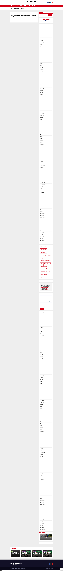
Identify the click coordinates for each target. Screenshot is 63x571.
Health (21, 5)
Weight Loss (41, 238)
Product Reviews (42, 165)
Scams (41, 180)
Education (41, 69)
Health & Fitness (42, 98)
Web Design (41, 234)
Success (41, 205)
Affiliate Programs (42, 25)
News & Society (42, 144)
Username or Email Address (43, 294)
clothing (49, 257)
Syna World (42, 274)
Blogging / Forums (42, 36)
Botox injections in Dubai (48, 255)
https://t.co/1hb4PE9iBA (44, 287)
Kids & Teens (42, 113)
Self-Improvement (42, 184)
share (46, 271)
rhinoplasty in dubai (43, 271)
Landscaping (42, 115)
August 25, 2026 (14, 554)
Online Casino (45, 266)
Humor (41, 107)
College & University (43, 337)
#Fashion (41, 246)
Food (40, 86)
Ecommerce (41, 67)
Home (14, 5)
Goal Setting (41, 92)
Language (41, 117)
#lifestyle (45, 246)
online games (42, 269)
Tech (17, 5)
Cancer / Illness (42, 42)
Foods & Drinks (42, 88)
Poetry (41, 157)
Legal (41, 119)
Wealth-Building (42, 232)
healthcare (44, 263)
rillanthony (42, 538)
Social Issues (42, 192)
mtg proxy (42, 266)
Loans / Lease (42, 410)
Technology (41, 211)
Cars (40, 46)
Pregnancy (41, 161)
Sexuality (41, 186)
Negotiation (41, 138)
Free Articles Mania (31, 1)
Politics (41, 159)
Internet (41, 111)
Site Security (41, 190)
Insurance (41, 109)
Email (41, 73)
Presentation (41, 163)
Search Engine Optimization (44, 182)
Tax (40, 207)
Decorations (41, 61)
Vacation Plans (42, 230)
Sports (29, 5)
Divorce (41, 63)
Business (41, 40)
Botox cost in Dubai (43, 255)
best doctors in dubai (43, 252)
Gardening (41, 90)
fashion (50, 260)
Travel (25, 5)
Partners (49, 568)
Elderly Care (41, 71)
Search (41, 12)
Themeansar (23, 568)
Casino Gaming (42, 48)
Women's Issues (42, 240)
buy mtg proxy (45, 257)
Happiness (41, 94)
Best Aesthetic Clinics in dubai (44, 249)
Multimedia (41, 136)
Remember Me (43, 306)
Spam (41, 194)
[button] (52, 5)
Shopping (41, 188)
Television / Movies (42, 213)
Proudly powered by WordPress (13, 568)
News (41, 142)
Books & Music (42, 38)
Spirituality (41, 483)
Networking (41, 140)
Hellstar (47, 263)
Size (49, 271)
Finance (41, 84)
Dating (41, 59)
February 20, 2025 (48, 289)
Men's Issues (42, 134)
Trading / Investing (42, 217)
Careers (41, 44)
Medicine (41, 132)
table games (45, 274)
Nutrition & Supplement (43, 146)
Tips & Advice (42, 215)
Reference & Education (43, 458)
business (42, 257)
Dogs (41, 65)
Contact (33, 5)
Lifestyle (41, 121)
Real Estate (41, 169)
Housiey (50, 263)
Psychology (41, 167)
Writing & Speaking (42, 242)
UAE (41, 277)
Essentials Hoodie (46, 260)
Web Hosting (42, 236)
